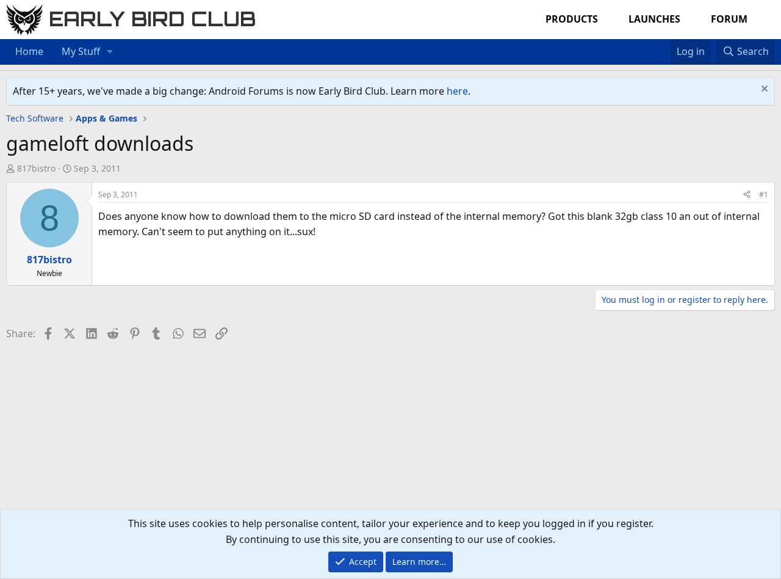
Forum (729, 19)
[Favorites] (664, 44)
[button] (110, 52)
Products (571, 19)
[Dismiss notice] (763, 90)
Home (29, 51)
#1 (763, 194)
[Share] (747, 194)
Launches (654, 19)
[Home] (652, 44)
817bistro (36, 168)
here (457, 91)
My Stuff (81, 51)
